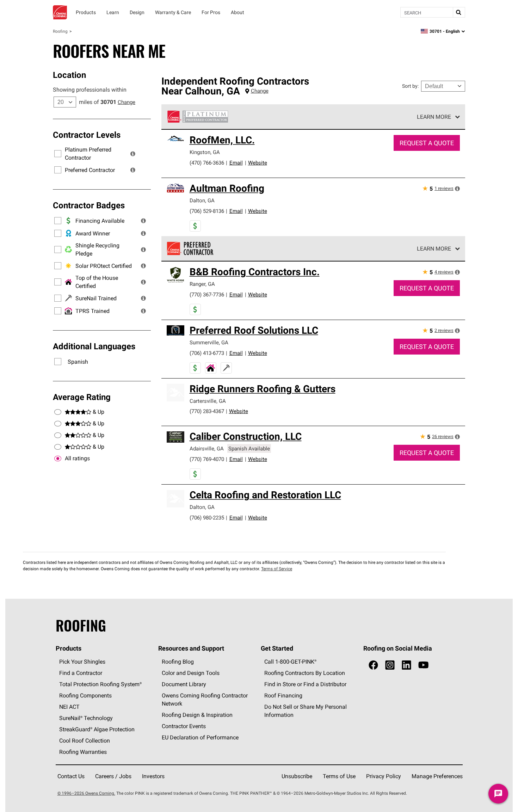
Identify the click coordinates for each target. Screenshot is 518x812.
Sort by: (410, 86)
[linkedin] (406, 665)
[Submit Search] (458, 12)
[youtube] (423, 665)
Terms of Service (276, 568)
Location (69, 74)
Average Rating (82, 397)
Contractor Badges (89, 205)
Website (257, 162)
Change (126, 102)
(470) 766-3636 (207, 162)
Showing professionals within (90, 89)
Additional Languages (94, 346)
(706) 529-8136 (207, 211)
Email (236, 162)
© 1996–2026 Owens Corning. (86, 793)
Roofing (60, 31)
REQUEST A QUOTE (427, 143)
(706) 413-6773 (207, 353)
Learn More (434, 116)
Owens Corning (60, 12)
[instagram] (390, 665)
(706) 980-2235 (207, 517)
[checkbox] (57, 458)
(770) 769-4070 (207, 459)
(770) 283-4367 (207, 411)
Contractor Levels (87, 134)
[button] (132, 153)
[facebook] (373, 665)
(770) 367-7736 (207, 294)
